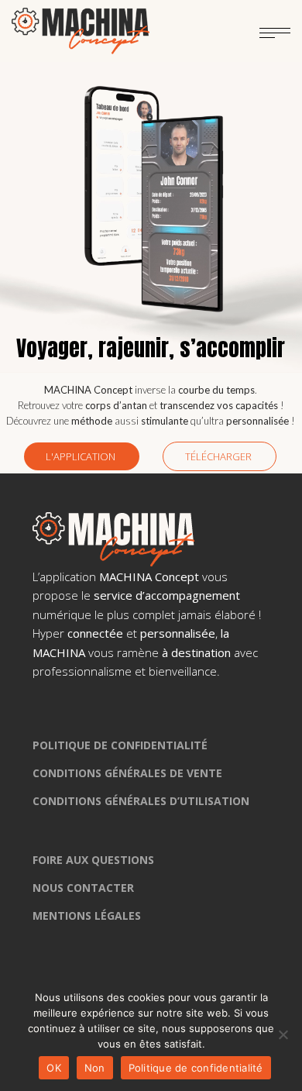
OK (53, 1068)
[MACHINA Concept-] (80, 31)
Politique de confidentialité (196, 1068)
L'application (82, 456)
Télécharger (219, 456)
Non (94, 1068)
